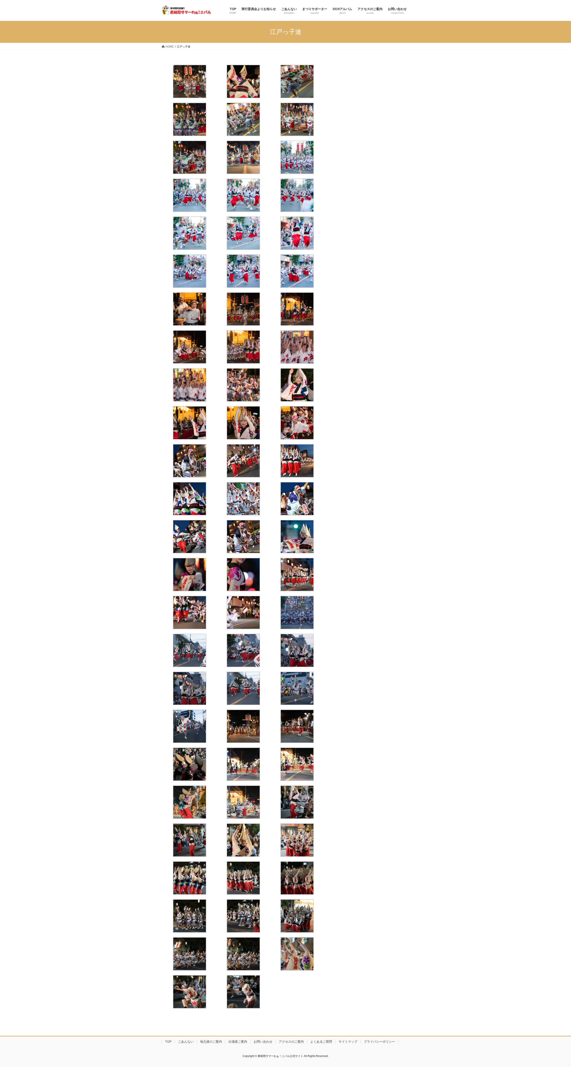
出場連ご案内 (237, 1041)
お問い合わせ (263, 1041)
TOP (168, 1041)
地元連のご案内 (211, 1041)
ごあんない (186, 1041)
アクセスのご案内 (291, 1041)
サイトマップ (348, 1041)
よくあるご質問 (321, 1041)
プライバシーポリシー (379, 1041)
